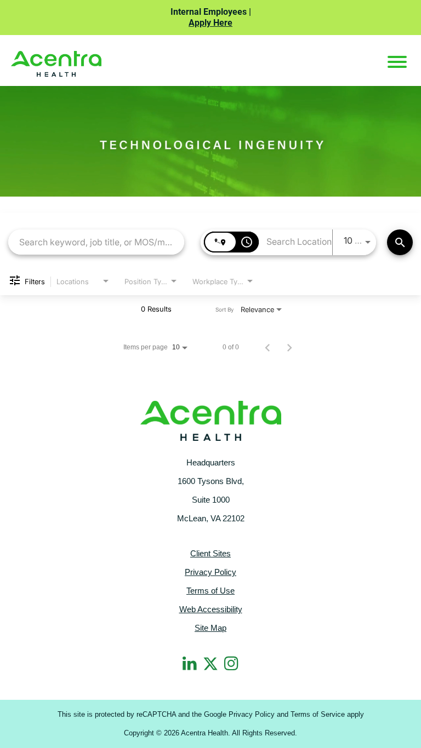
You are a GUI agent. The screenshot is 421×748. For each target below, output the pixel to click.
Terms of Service (318, 714)
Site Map (210, 627)
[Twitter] (210, 662)
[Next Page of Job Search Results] (289, 347)
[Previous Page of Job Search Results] (267, 347)
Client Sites (210, 553)
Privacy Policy (210, 572)
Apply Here (210, 23)
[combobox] (96, 242)
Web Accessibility (210, 609)
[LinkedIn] (189, 663)
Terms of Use (210, 590)
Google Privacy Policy (239, 714)
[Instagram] (231, 663)
